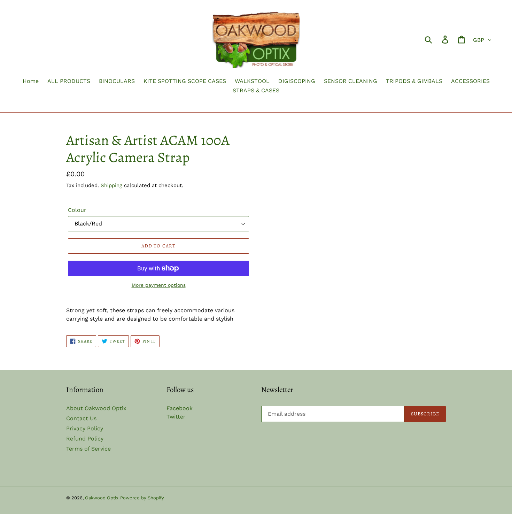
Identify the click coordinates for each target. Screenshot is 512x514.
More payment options (159, 285)
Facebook (179, 408)
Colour (77, 210)
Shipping (111, 185)
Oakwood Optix (101, 497)
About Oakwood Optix (96, 408)
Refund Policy (84, 438)
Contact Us (81, 418)
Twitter (176, 416)
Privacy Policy (84, 428)
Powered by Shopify (142, 497)
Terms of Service (88, 448)
